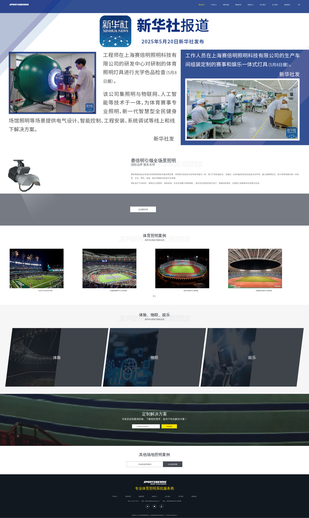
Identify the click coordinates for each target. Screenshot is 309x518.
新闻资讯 (287, 5)
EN (299, 5)
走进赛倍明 (143, 209)
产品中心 (214, 5)
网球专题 (226, 5)
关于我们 (275, 5)
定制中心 (250, 5)
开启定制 (169, 426)
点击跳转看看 (172, 464)
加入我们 (263, 5)
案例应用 (238, 5)
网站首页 (201, 5)
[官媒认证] (154, 72)
